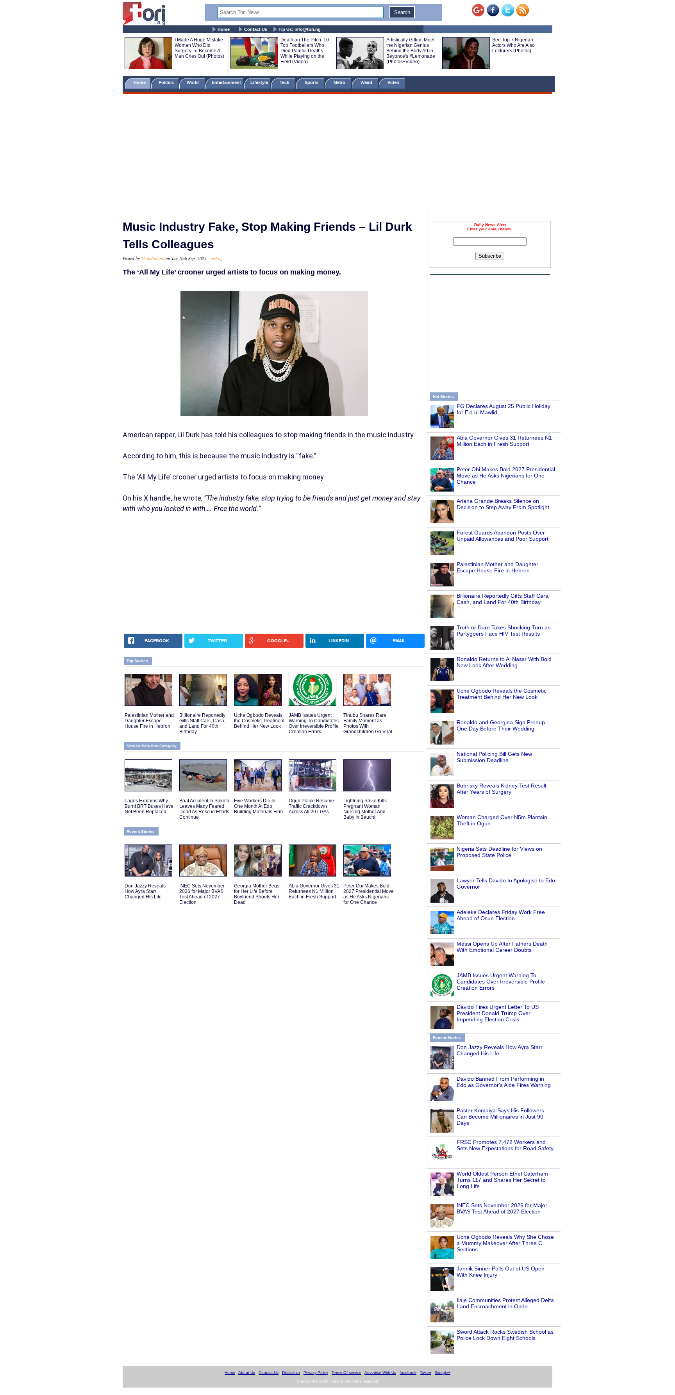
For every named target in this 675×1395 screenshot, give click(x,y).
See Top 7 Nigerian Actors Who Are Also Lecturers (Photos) (513, 45)
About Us (246, 1372)
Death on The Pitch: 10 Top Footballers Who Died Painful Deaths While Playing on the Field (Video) (304, 50)
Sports (312, 82)
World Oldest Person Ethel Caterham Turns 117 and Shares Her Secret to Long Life (502, 1180)
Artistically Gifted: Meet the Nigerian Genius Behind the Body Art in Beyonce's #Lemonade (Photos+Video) (410, 50)
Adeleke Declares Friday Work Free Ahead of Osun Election (501, 915)
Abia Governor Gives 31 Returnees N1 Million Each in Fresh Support (504, 441)
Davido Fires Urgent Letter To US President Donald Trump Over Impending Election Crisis (498, 1013)
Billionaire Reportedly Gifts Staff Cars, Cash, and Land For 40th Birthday (503, 599)
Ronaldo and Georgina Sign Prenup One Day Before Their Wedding (501, 725)
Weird (367, 82)
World (194, 82)
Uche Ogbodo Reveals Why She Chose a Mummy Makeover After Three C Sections (505, 1243)
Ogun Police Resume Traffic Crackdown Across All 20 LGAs (311, 806)
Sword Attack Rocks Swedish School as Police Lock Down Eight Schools (505, 1335)
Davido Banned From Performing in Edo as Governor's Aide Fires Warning (504, 1082)
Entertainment (226, 82)
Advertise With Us (380, 1372)
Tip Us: (300, 29)
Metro (340, 82)
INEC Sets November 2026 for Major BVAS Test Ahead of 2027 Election (502, 1208)
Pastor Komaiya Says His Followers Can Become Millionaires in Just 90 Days (500, 1116)
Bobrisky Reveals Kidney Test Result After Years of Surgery (501, 788)
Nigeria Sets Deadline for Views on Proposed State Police (499, 852)
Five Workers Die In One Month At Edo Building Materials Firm (258, 806)
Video (394, 82)
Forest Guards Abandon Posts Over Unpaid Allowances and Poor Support (502, 535)
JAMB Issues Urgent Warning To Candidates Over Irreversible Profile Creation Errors (501, 981)
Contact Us (255, 29)
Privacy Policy (316, 1372)
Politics (167, 82)
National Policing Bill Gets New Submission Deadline (494, 757)
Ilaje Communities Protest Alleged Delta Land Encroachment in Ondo (505, 1303)
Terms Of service (346, 1372)
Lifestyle (259, 82)
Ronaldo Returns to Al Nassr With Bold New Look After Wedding (504, 662)
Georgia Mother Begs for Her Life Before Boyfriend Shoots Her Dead (256, 894)
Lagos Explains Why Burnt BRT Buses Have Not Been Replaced (149, 806)
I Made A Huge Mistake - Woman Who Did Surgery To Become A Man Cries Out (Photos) (200, 48)
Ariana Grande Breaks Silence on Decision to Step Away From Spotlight (503, 504)
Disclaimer (291, 1372)
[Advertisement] (337, 153)
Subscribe (490, 256)
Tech (285, 82)
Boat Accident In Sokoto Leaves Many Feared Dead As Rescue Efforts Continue (204, 809)
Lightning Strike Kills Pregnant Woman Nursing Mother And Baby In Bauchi (365, 809)
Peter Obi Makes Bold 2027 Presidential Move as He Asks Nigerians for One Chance (506, 475)
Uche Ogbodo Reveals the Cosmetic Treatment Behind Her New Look (501, 694)
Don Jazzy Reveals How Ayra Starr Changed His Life (145, 891)
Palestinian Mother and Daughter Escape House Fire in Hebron (497, 567)
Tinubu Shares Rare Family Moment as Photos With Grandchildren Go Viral (367, 723)
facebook (408, 1372)
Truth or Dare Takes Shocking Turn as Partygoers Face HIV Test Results (503, 630)
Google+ (442, 1372)
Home (224, 29)
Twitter (425, 1372)
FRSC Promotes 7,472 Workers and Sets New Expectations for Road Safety (505, 1145)
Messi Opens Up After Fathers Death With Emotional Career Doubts (502, 947)
